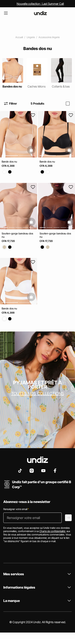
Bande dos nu (9, 161)
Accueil (19, 37)
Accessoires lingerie (49, 37)
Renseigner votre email (16, 509)
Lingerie (31, 37)
